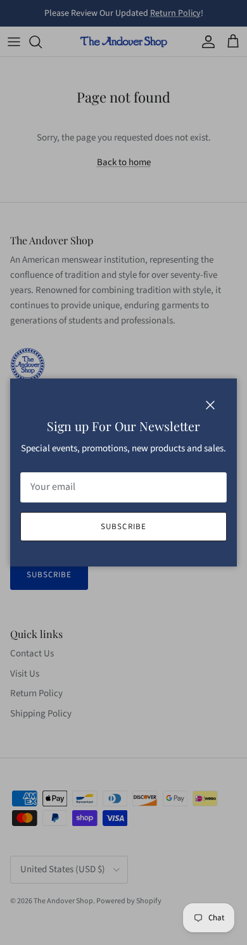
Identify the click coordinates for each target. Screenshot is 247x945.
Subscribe (123, 526)
